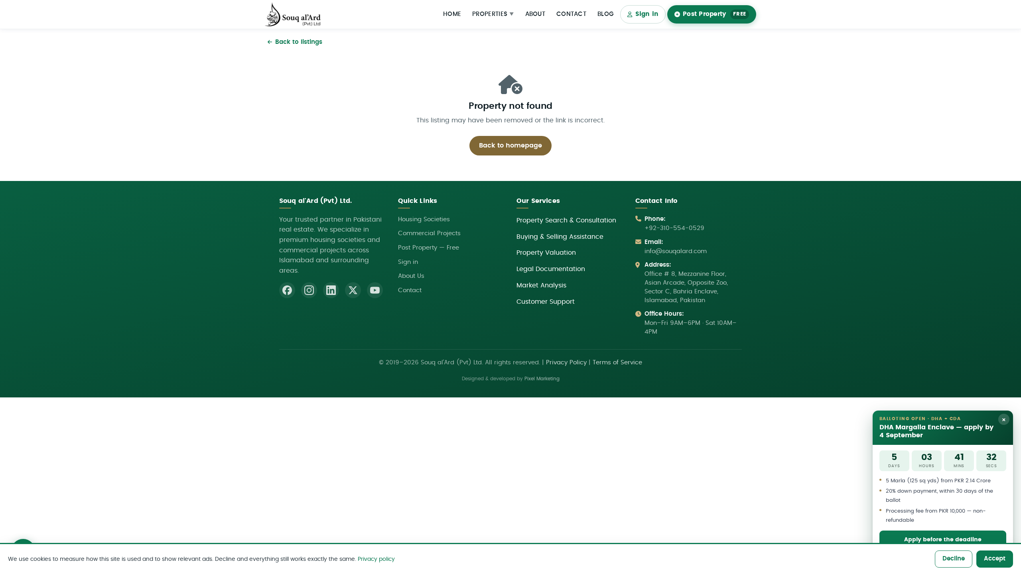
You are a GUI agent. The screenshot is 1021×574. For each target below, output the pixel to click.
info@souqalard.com (676, 251)
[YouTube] (375, 290)
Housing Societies (424, 219)
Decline (953, 559)
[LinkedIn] (331, 290)
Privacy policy (376, 559)
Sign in (647, 14)
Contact (571, 14)
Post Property (714, 14)
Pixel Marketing (542, 379)
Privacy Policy (566, 363)
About (535, 14)
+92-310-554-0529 (674, 228)
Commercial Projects (429, 233)
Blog (605, 14)
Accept (994, 559)
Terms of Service (617, 363)
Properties (493, 14)
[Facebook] (287, 290)
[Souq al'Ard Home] (293, 14)
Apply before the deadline (943, 540)
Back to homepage (510, 145)
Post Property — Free (428, 248)
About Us (411, 276)
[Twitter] (353, 290)
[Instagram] (309, 290)
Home (452, 14)
